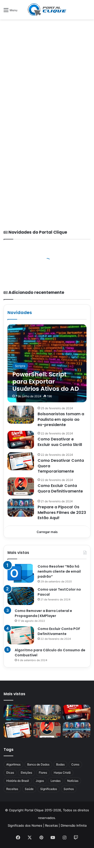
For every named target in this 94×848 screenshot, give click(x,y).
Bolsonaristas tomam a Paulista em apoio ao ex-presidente (61, 419)
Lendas (55, 781)
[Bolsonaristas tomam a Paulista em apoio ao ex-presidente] (20, 415)
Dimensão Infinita (74, 825)
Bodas (60, 764)
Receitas (12, 789)
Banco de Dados (38, 764)
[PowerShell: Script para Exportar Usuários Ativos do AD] (47, 363)
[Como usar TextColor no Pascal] (20, 596)
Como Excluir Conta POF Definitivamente (59, 631)
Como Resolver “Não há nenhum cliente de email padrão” (59, 571)
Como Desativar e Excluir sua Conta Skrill (60, 441)
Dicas (10, 772)
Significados (48, 789)
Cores (75, 764)
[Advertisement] (47, 71)
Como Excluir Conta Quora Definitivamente (60, 488)
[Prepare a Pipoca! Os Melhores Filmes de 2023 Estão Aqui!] (20, 508)
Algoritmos (13, 764)
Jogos (40, 781)
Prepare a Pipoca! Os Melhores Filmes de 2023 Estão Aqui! (62, 512)
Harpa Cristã (62, 772)
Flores (43, 772)
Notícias (72, 781)
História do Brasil (17, 781)
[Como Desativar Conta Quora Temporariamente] (20, 461)
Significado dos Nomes (25, 825)
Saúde (29, 789)
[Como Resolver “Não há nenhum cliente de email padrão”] (20, 573)
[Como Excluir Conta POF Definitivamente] (20, 635)
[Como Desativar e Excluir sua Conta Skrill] (20, 440)
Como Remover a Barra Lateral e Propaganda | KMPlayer (43, 613)
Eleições (26, 772)
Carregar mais (47, 532)
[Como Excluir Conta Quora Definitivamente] (20, 486)
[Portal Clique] (47, 9)
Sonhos (69, 789)
